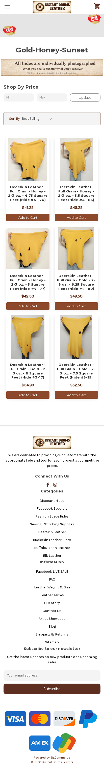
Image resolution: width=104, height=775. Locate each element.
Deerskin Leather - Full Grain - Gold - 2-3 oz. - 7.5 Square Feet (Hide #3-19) (76, 371)
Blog (52, 626)
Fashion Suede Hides (52, 516)
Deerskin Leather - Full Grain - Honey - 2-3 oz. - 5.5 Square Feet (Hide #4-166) (76, 193)
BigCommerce (60, 757)
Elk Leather (52, 555)
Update (85, 97)
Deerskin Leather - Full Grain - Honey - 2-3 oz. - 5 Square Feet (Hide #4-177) (28, 282)
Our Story (52, 603)
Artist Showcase (52, 619)
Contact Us (52, 611)
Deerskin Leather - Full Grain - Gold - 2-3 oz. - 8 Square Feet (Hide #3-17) (28, 371)
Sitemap (52, 642)
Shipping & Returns (52, 634)
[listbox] (38, 119)
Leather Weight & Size (52, 587)
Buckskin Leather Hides (52, 540)
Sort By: (14, 119)
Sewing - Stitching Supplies (52, 524)
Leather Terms (52, 595)
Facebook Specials (52, 508)
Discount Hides (52, 501)
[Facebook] (47, 484)
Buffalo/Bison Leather (52, 548)
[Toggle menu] (7, 7)
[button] (52, 19)
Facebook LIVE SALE (52, 571)
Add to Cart (27, 217)
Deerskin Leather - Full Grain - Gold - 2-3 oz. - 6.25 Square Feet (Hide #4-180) (76, 282)
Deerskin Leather (52, 532)
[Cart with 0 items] (97, 6)
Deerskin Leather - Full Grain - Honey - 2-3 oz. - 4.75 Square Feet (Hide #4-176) (27, 193)
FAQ (52, 579)
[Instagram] (55, 484)
